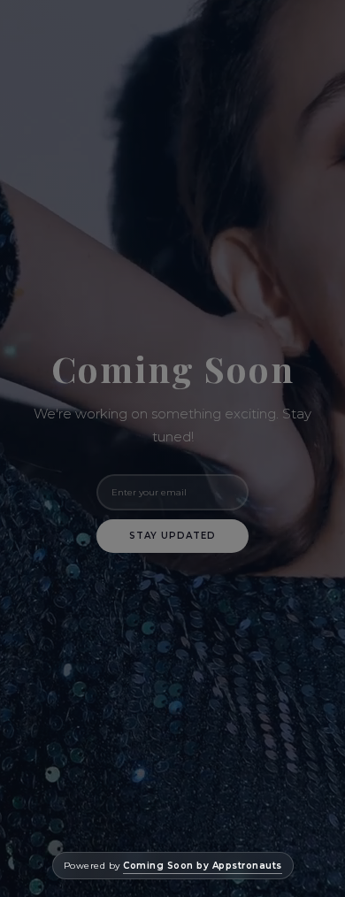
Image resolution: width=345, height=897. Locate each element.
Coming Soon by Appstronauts (202, 865)
